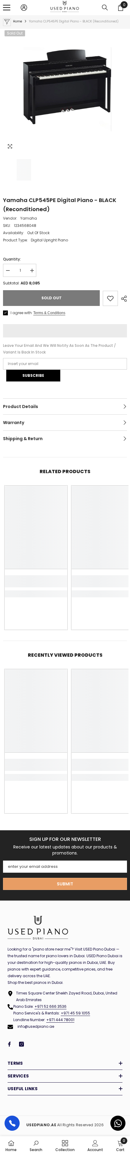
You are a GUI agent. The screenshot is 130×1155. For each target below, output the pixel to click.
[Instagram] (21, 1044)
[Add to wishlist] (110, 298)
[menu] (6, 7)
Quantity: (12, 259)
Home (17, 21)
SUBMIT (65, 884)
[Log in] (24, 8)
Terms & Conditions (49, 313)
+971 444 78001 (60, 1019)
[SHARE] (122, 298)
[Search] (105, 7)
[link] (36, 581)
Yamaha (28, 218)
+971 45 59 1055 (75, 1013)
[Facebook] (9, 1044)
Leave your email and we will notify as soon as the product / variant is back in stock (59, 349)
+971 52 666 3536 (50, 1006)
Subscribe (33, 375)
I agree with (21, 312)
